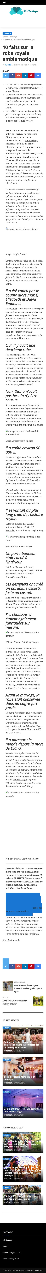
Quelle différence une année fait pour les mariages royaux (20, 1197)
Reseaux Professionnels (12, 1252)
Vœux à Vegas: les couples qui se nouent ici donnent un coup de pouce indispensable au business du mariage (22, 1171)
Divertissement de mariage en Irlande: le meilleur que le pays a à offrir (28, 988)
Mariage (7, 33)
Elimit (5, 1246)
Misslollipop (7, 1240)
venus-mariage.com (11, 1258)
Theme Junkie (37, 1270)
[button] (5, 2)
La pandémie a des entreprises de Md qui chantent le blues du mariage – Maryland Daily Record (23, 1144)
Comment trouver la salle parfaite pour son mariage (21, 1110)
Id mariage (20, 1270)
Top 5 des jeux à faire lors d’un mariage (19, 1078)
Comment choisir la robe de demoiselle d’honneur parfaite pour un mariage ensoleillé (22, 1045)
